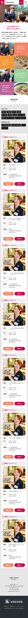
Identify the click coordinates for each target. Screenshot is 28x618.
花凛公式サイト (13, 606)
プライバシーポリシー (20, 606)
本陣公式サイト (6, 606)
